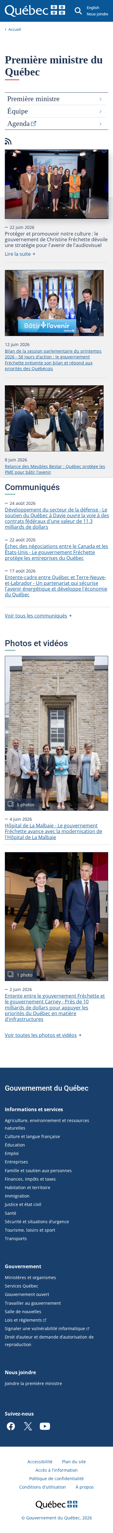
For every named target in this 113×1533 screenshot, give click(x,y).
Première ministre (33, 99)
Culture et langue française (32, 1136)
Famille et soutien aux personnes (38, 1170)
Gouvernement (23, 1266)
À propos (85, 1487)
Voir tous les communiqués (36, 615)
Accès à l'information (57, 1470)
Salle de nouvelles (23, 1311)
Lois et (23, 1320)
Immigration (17, 1196)
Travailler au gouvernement (33, 1303)
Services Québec (21, 1286)
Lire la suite (20, 254)
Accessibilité (39, 1461)
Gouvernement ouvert (27, 1294)
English (93, 7)
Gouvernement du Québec (47, 1088)
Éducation (15, 1145)
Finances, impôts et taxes (30, 1179)
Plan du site (74, 1461)
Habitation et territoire (27, 1187)
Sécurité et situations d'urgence (37, 1221)
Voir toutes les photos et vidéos (41, 1035)
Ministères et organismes (30, 1277)
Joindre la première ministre (33, 1383)
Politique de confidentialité (56, 1478)
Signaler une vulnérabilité (45, 1328)
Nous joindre (97, 14)
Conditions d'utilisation (42, 1487)
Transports (16, 1238)
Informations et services (34, 1109)
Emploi (12, 1153)
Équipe (17, 111)
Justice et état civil (23, 1204)
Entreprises (16, 1162)
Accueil (14, 29)
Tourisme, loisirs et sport (30, 1230)
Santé (10, 1213)
